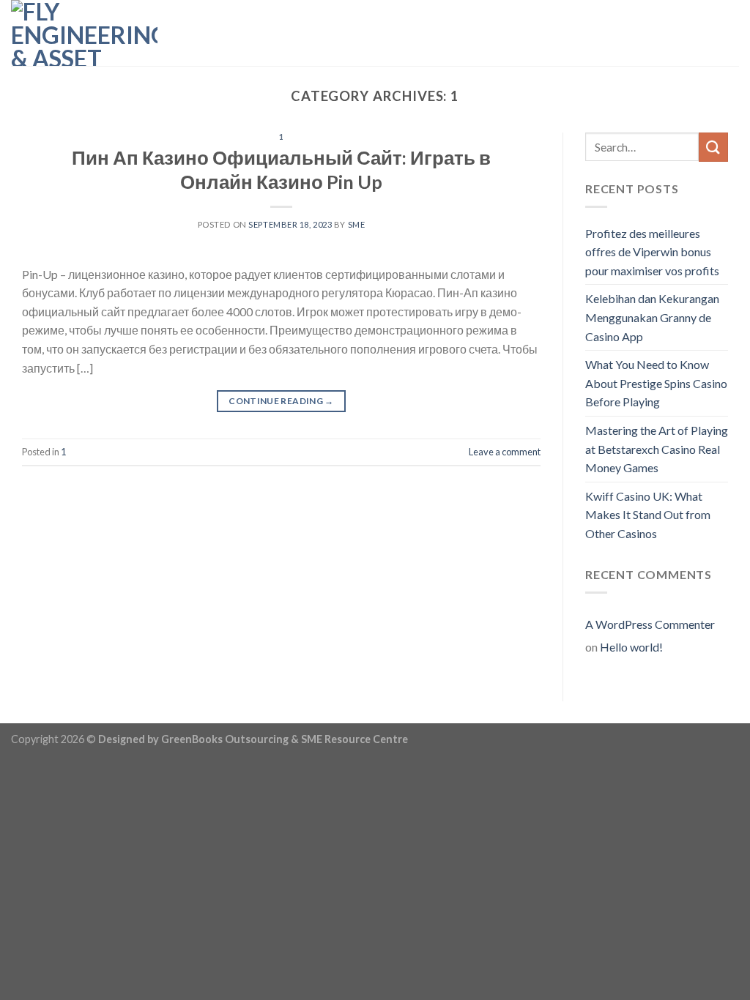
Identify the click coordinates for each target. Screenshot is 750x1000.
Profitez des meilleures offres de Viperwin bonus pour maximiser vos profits (652, 251)
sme (356, 224)
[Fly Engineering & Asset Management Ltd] (84, 33)
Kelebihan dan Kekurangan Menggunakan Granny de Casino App (652, 317)
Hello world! (631, 647)
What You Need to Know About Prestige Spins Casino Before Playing (656, 382)
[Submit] (713, 147)
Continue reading (281, 400)
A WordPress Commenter (650, 624)
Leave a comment (505, 452)
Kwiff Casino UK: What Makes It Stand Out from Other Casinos (647, 514)
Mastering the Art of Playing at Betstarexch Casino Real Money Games (656, 448)
